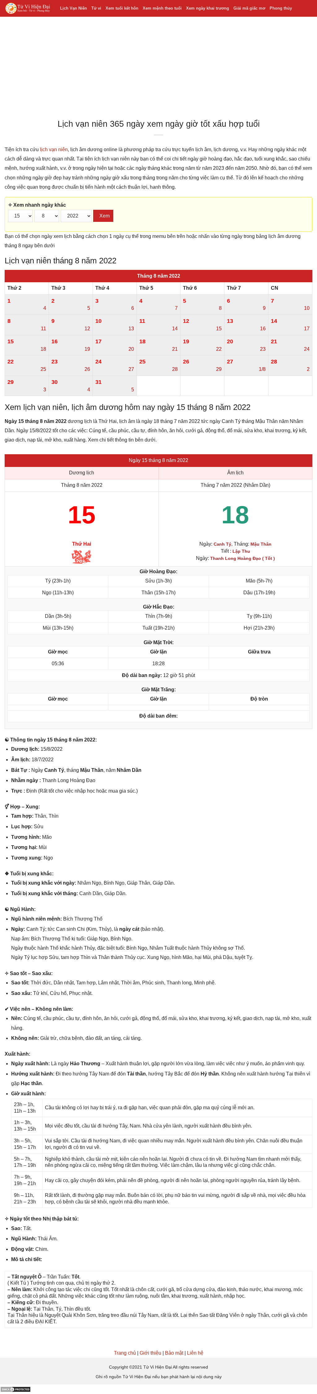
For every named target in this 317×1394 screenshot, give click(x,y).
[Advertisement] (158, 69)
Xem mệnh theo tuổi (162, 8)
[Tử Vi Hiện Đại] (28, 8)
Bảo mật (174, 1353)
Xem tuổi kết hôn (122, 8)
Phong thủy (281, 8)
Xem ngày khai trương (207, 8)
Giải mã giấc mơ (249, 8)
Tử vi (96, 8)
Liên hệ (195, 1353)
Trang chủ (125, 1353)
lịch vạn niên (54, 149)
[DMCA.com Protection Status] (15, 1389)
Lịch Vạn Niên (73, 8)
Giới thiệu (150, 1353)
